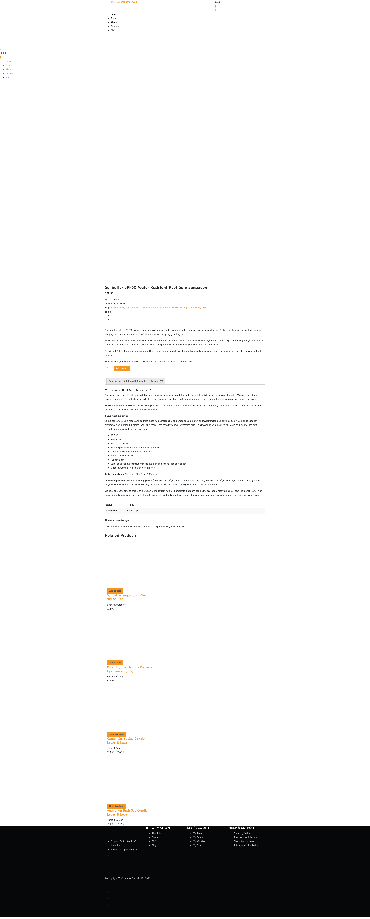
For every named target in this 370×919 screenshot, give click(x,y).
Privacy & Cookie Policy (246, 845)
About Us (115, 22)
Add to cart (121, 368)
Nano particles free (135, 307)
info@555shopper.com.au (124, 2)
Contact (115, 26)
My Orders (198, 837)
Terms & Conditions (244, 841)
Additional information (135, 381)
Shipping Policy (242, 833)
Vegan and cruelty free (194, 307)
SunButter (177, 307)
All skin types (117, 307)
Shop (113, 18)
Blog (154, 845)
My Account (199, 833)
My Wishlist (199, 841)
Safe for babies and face (158, 307)
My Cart (197, 845)
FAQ (113, 30)
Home (114, 14)
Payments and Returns (245, 837)
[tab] (114, 381)
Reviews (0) (157, 381)
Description (115, 381)
